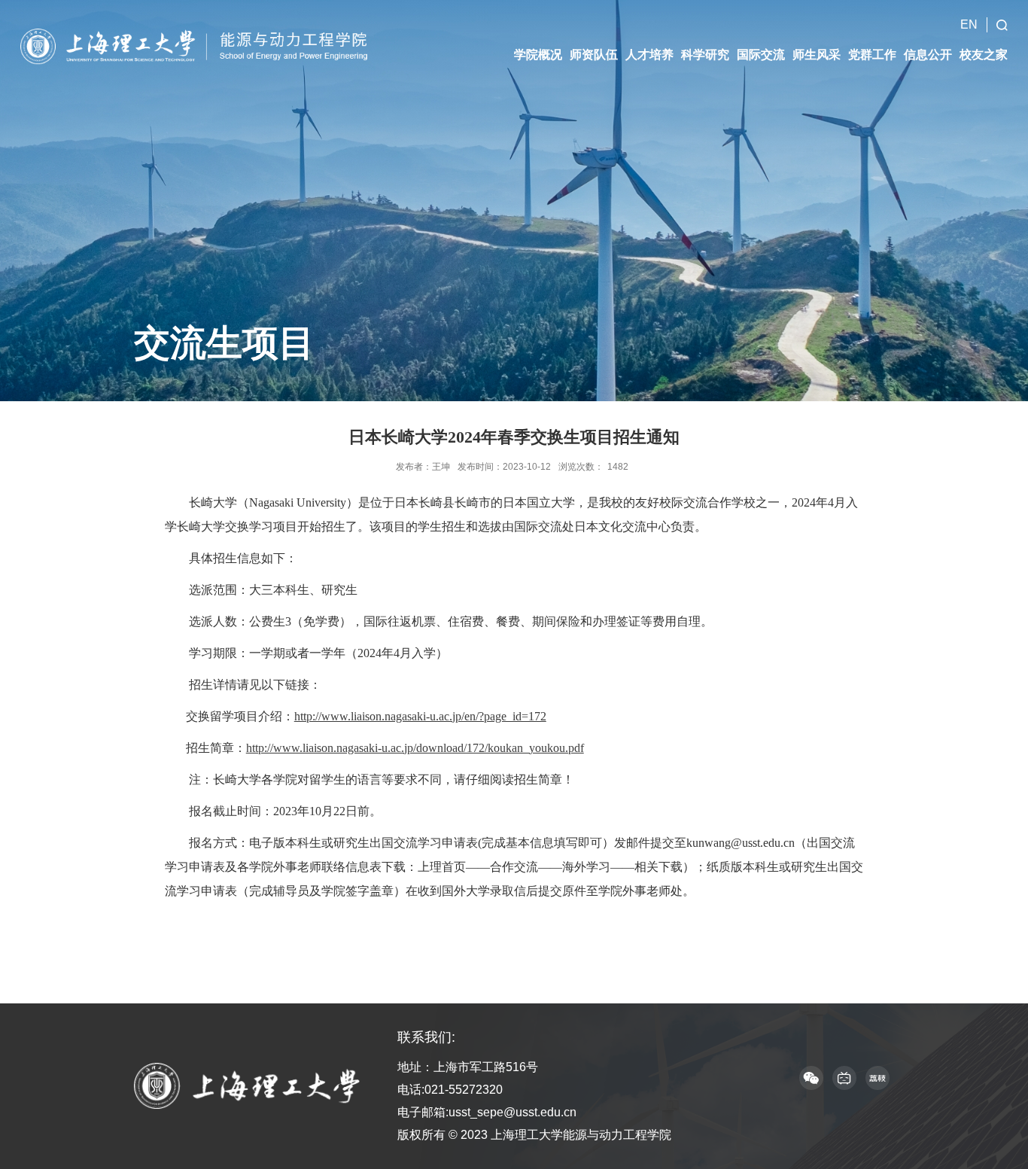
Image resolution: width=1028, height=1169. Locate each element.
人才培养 (649, 54)
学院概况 (538, 54)
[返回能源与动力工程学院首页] (198, 45)
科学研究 (705, 54)
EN (969, 24)
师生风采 (816, 54)
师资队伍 (594, 54)
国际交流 (761, 54)
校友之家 (984, 54)
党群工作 (872, 54)
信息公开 (928, 54)
